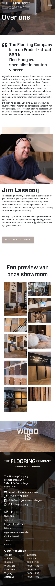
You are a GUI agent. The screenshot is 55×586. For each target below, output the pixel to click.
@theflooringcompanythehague (25, 500)
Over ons (9, 515)
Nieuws (8, 528)
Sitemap (8, 540)
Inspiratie (9, 520)
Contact (8, 544)
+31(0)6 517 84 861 (18, 496)
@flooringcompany (18, 504)
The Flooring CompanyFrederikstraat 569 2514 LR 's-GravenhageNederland (16, 481)
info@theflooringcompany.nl (23, 492)
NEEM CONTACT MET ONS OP (18, 240)
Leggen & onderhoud (15, 524)
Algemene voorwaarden (16, 532)
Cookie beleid (11, 536)
